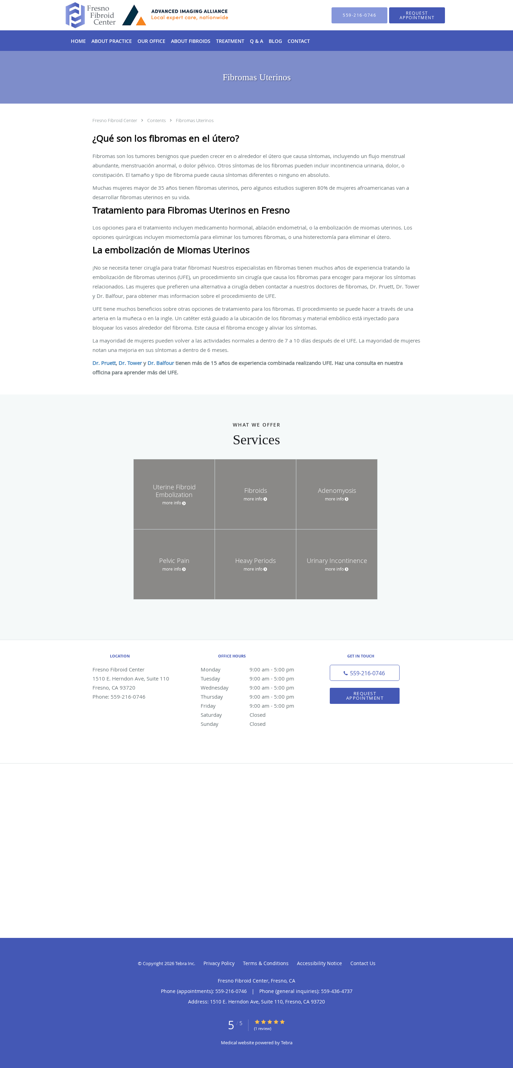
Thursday (247, 696)
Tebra (286, 1042)
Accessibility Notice (319, 963)
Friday (247, 705)
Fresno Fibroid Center (115, 120)
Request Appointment (365, 695)
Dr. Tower (130, 362)
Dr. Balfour (161, 362)
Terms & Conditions (266, 963)
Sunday (233, 723)
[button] (417, 15)
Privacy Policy (219, 963)
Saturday (233, 714)
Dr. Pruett (104, 362)
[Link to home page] (137, 15)
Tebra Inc (184, 963)
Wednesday (247, 687)
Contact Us (363, 963)
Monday (247, 669)
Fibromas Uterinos (195, 120)
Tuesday (247, 678)
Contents (157, 120)
